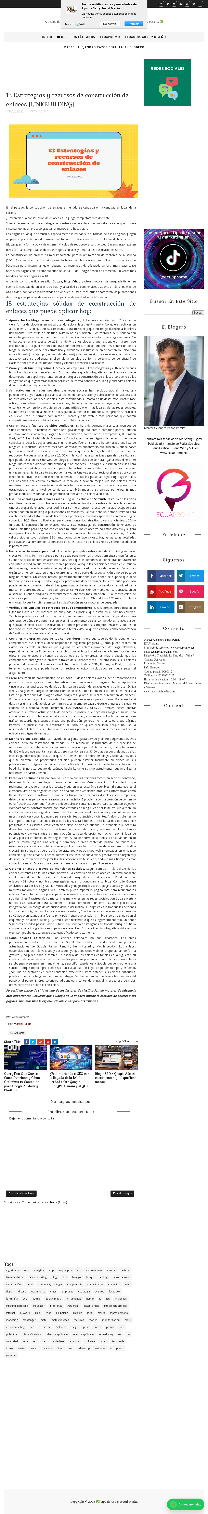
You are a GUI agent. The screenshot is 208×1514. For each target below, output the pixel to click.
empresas (67, 1291)
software (90, 1341)
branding (102, 1277)
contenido (114, 1284)
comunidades (95, 1284)
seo (46, 111)
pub (121, 1327)
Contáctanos (82, 37)
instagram (73, 1305)
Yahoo (76, 281)
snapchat (75, 1341)
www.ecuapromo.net (182, 647)
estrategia (84, 1291)
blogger (76, 1277)
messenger (29, 1320)
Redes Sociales (32, 1334)
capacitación (13, 1284)
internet (10, 1313)
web (70, 1348)
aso (79, 1270)
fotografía (12, 1298)
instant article (91, 1305)
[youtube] (187, 3)
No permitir (110, 23)
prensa (110, 1327)
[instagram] (174, 3)
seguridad (12, 1341)
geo (25, 1298)
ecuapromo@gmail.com (164, 651)
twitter (21, 1348)
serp (45, 1341)
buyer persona (121, 1277)
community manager (50, 1284)
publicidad (12, 1334)
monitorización (111, 1320)
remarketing (106, 1334)
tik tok (9, 1348)
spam (104, 1341)
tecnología (118, 1341)
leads (48, 1313)
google (36, 1298)
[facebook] (161, 3)
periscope (45, 1327)
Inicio (47, 37)
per (32, 1327)
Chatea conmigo (186, 1504)
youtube (11, 1355)
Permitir (134, 23)
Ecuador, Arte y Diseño (145, 37)
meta (44, 1320)
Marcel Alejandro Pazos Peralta (162, 639)
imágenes (121, 1298)
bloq (89, 1277)
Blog (61, 37)
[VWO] (81, 24)
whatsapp (84, 1348)
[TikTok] (200, 3)
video (60, 1348)
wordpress (116, 1348)
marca (101, 1313)
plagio (74, 1327)
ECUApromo (110, 37)
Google (84, 271)
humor (90, 1298)
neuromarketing (15, 1327)
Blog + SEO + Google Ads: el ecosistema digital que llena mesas (116, 1078)
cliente (29, 1284)
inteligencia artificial (115, 1305)
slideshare (59, 1341)
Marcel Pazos (22, 1023)
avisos (125, 1270)
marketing (12, 1320)
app (51, 1270)
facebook (114, 1291)
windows (100, 1348)
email (53, 1291)
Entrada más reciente (21, 1193)
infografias (56, 1305)
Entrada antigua (122, 1193)
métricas (79, 1320)
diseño (22, 1291)
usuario (34, 1348)
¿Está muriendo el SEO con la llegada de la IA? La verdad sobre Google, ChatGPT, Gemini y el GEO (70, 1080)
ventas (48, 1348)
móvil (128, 1320)
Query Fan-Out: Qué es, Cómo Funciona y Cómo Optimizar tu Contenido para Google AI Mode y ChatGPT (22, 1082)
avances (111, 1270)
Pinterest (61, 1327)
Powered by (71, 24)
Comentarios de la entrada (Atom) (44, 1202)
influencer (38, 1305)
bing (54, 1277)
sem (25, 1341)
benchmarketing (37, 1277)
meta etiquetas (60, 1320)
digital (9, 1291)
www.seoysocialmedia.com (159, 691)
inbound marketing (17, 1305)
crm (127, 1284)
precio (97, 1327)
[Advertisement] (71, 1232)
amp (26, 1270)
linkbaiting (35, 111)
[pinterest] (193, 3)
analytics (39, 1270)
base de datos (14, 1277)
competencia (74, 1284)
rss (128, 1334)
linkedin (77, 1313)
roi (119, 1334)
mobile (93, 1320)
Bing (67, 281)
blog (64, 1277)
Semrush (100, 499)
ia (100, 1298)
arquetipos (65, 1270)
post (86, 1327)
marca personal (119, 1313)
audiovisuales (94, 1270)
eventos (99, 1291)
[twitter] (167, 3)
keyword (25, 1313)
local (90, 1313)
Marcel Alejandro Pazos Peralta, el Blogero (104, 47)
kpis (37, 1313)
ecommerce (38, 1291)
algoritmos (12, 1270)
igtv (108, 1298)
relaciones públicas (57, 1334)
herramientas (73, 1298)
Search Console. (36, 773)
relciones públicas (83, 1334)
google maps (53, 1298)
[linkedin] (180, 3)
